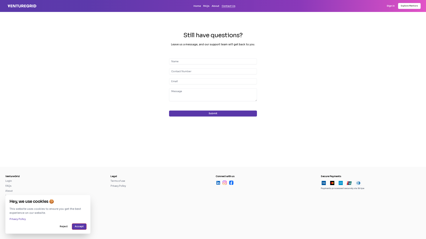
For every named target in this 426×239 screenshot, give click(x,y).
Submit (213, 113)
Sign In (391, 5)
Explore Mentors (409, 5)
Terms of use (117, 180)
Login (8, 180)
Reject (64, 226)
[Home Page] (74, 6)
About (215, 5)
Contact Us (228, 5)
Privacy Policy (118, 185)
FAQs (206, 5)
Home (197, 5)
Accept (79, 226)
